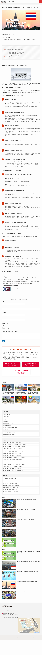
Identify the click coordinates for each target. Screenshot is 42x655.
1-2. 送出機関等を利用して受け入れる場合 (15, 53)
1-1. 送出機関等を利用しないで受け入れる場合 (16, 52)
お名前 (3, 301)
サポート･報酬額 (14, 288)
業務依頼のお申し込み (7, 328)
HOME (9, 637)
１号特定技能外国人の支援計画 (8, 423)
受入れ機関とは (5, 419)
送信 (3, 341)
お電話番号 (4, 312)
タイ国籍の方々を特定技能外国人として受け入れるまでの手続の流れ (22, 39)
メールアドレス (5, 317)
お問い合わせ (5, 325)
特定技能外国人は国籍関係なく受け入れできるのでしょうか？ (14, 432)
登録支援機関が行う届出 (7, 429)
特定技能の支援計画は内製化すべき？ (9, 434)
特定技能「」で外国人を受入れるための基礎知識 (12, 442)
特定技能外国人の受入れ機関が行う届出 (10, 427)
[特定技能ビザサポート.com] (7, 1)
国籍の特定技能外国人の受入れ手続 (10, 478)
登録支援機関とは (6, 421)
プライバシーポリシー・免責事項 (29, 637)
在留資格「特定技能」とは (7, 414)
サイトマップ (21, 637)
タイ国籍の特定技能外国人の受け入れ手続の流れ (14, 49)
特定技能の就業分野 (6, 416)
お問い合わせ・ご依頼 (14, 637)
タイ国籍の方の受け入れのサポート (11, 56)
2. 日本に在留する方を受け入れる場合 (13, 55)
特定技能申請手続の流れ (7, 425)
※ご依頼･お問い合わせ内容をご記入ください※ (11, 331)
